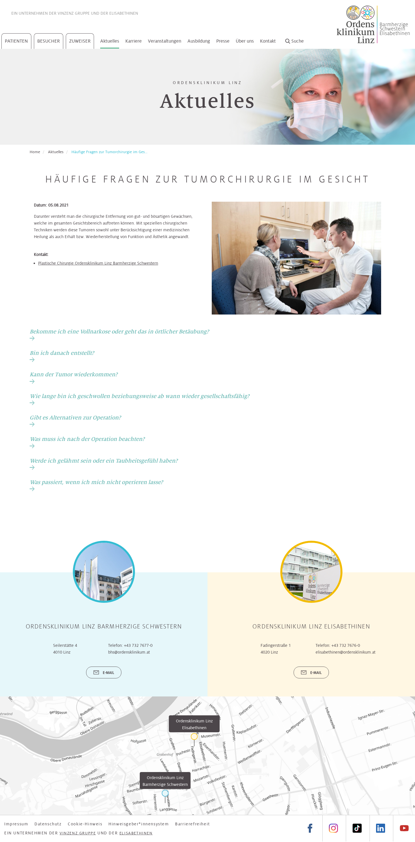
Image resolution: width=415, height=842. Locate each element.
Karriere (133, 41)
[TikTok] (357, 828)
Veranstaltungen (164, 41)
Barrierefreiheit (192, 823)
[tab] (119, 334)
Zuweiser (80, 41)
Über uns (245, 41)
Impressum (16, 823)
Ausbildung (198, 41)
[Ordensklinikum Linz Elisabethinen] (194, 739)
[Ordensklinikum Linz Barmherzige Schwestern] (165, 796)
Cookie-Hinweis (85, 823)
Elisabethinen (123, 13)
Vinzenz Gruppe (74, 13)
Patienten (16, 41)
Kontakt (268, 41)
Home (35, 152)
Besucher (48, 41)
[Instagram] (333, 828)
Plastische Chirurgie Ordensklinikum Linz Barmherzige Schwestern (98, 263)
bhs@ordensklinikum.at (129, 652)
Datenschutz (48, 823)
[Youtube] (404, 828)
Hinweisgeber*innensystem (138, 823)
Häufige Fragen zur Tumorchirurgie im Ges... (109, 152)
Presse (223, 41)
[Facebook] (310, 828)
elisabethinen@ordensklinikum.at (345, 652)
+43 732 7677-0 (138, 645)
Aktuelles (109, 41)
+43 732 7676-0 (345, 645)
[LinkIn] (381, 828)
